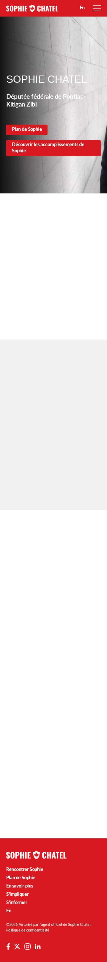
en (82, 8)
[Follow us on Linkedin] (38, 946)
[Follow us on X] (17, 946)
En (8, 911)
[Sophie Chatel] (32, 8)
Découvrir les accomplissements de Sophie (48, 147)
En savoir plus (19, 886)
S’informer (16, 902)
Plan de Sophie (27, 129)
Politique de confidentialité (27, 930)
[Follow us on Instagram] (27, 946)
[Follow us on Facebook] (8, 946)
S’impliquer (17, 894)
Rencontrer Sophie (24, 869)
